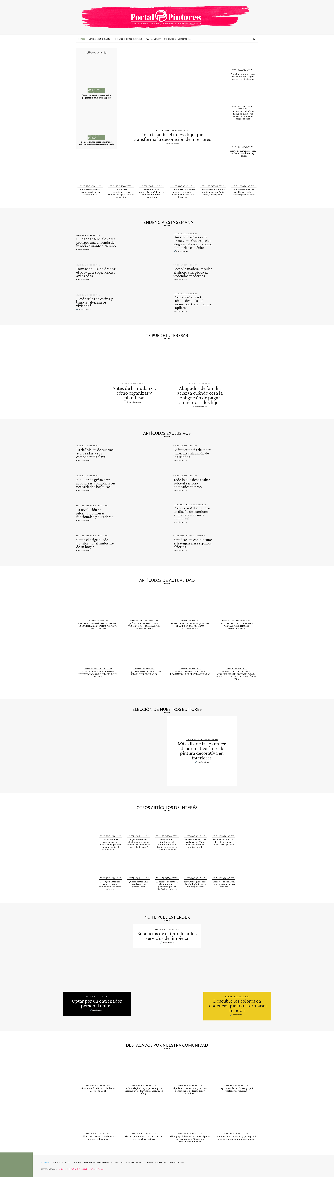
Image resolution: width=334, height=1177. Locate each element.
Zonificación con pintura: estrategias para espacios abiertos (193, 543)
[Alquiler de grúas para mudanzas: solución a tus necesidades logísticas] (139, 483)
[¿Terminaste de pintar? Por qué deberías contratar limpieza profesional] (152, 173)
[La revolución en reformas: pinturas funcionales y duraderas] (139, 513)
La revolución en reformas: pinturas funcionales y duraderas (94, 513)
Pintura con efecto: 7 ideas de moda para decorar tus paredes (223, 842)
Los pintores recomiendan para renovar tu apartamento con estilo (121, 193)
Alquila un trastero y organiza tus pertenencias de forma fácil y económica (190, 1091)
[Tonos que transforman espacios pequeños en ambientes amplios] (96, 74)
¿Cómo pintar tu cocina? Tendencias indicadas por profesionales (144, 626)
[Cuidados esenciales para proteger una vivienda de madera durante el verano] (139, 242)
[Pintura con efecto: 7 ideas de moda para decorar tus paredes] (224, 824)
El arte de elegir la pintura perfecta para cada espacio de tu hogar (98, 674)
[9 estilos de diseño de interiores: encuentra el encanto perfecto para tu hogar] (98, 602)
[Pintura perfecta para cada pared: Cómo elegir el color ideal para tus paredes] (195, 824)
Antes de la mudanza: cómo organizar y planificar (134, 392)
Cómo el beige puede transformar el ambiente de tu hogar (95, 543)
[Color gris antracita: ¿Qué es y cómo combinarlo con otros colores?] (110, 866)
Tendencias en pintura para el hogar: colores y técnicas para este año (244, 192)
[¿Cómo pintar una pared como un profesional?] (139, 866)
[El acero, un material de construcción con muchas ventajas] (144, 1115)
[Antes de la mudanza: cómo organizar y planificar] (134, 361)
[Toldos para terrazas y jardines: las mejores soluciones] (98, 1115)
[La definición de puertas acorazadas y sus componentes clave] (139, 453)
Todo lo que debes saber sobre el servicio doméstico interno (192, 483)
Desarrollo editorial (172, 143)
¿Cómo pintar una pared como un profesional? (138, 884)
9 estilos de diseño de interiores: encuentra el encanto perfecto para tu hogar (98, 626)
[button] (254, 39)
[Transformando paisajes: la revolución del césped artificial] (190, 651)
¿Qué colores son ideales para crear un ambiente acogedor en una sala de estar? (138, 843)
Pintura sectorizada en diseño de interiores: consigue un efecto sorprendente (242, 115)
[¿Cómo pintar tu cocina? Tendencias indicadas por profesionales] (144, 602)
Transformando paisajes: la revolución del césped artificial (190, 672)
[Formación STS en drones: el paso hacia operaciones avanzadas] (139, 272)
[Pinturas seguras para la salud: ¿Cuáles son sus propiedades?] (195, 866)
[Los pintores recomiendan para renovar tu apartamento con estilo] (121, 173)
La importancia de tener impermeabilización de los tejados (192, 453)
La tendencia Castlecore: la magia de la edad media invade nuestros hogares (182, 193)
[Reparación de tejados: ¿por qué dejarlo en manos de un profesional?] (190, 602)
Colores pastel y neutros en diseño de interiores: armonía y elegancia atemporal (192, 513)
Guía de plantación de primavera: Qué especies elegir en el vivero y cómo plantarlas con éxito (193, 242)
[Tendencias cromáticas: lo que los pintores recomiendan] (90, 173)
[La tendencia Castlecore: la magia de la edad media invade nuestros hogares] (182, 173)
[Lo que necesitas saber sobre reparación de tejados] (144, 651)
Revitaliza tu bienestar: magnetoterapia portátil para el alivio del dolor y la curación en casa (236, 675)
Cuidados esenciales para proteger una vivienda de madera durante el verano (96, 242)
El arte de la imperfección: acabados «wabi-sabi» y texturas (243, 153)
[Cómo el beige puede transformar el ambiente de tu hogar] (139, 543)
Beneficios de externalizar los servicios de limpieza (167, 935)
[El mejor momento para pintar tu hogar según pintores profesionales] (243, 57)
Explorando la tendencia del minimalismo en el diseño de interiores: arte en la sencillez (167, 844)
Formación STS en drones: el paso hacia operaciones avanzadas (96, 272)
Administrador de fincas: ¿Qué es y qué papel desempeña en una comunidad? (236, 1137)
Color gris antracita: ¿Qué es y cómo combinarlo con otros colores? (110, 885)
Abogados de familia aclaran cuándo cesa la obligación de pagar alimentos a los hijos (200, 395)
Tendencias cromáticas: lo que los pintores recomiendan (90, 192)
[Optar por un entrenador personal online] (97, 958)
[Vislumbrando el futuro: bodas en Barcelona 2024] (98, 1067)
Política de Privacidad (79, 1169)
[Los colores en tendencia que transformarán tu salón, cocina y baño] (213, 173)
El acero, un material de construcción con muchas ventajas (144, 1137)
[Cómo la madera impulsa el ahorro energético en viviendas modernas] (237, 272)
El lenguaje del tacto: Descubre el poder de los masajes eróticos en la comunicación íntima (190, 1139)
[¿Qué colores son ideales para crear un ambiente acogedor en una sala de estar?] (139, 824)
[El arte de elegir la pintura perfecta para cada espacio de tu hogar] (98, 651)
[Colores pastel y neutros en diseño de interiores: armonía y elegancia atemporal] (237, 513)
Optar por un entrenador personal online (97, 1003)
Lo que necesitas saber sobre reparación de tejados (144, 672)
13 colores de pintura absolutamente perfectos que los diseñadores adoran (167, 885)
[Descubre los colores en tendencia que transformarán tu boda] (237, 958)
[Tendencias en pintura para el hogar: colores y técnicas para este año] (244, 173)
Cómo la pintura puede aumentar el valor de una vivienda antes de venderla (96, 142)
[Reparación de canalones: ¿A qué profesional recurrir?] (236, 1067)
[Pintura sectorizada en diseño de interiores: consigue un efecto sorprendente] (243, 94)
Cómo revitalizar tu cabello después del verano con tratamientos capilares (192, 302)
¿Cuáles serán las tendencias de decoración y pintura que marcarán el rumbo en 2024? (110, 844)
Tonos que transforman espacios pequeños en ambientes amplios (96, 96)
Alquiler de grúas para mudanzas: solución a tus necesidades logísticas (96, 483)
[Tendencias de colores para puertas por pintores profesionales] (236, 602)
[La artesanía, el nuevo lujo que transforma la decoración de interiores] (172, 87)
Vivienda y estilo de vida (88, 235)
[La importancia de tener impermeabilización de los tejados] (237, 453)
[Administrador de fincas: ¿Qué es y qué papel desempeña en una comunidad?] (236, 1115)
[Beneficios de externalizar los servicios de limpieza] (167, 982)
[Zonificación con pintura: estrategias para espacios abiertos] (237, 543)
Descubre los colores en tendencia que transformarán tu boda (237, 1005)
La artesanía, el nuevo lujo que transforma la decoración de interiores (172, 136)
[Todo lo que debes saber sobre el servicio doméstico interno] (237, 483)
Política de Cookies (97, 1169)
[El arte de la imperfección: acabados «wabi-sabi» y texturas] (243, 134)
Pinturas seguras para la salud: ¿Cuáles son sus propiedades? (195, 884)
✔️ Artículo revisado (181, 251)
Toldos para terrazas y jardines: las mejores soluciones (97, 1137)
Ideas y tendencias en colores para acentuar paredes (224, 884)
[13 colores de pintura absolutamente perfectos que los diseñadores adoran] (167, 866)
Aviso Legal (63, 1169)
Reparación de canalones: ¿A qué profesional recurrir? (236, 1089)
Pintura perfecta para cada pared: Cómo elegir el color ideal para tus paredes (195, 843)
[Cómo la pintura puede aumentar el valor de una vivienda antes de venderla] (96, 121)
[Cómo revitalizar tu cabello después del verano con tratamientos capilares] (237, 302)
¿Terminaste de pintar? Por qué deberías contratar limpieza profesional (151, 193)
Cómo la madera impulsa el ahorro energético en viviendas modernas (193, 272)
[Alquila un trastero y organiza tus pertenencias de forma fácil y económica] (190, 1067)
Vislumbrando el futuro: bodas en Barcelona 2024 (98, 1089)
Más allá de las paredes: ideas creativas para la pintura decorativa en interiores (202, 751)
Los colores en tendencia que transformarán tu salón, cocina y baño (213, 192)
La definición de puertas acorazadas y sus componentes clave (95, 453)
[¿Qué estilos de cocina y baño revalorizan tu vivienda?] (139, 302)
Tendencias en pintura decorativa (95, 91)
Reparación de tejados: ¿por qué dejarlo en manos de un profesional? (190, 626)
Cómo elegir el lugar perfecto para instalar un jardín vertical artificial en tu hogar (144, 1091)
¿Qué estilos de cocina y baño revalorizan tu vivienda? (94, 302)
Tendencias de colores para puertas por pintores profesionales (236, 626)
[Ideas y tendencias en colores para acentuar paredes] (224, 866)
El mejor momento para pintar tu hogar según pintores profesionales (243, 76)
